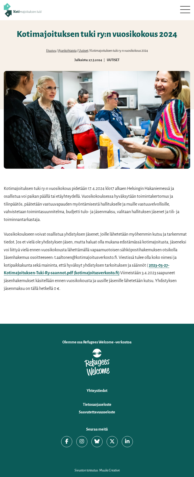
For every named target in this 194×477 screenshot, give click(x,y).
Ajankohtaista (67, 51)
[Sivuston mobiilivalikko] (185, 9)
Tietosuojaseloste (97, 405)
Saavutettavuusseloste (97, 412)
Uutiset (83, 51)
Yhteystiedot (97, 391)
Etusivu (51, 51)
